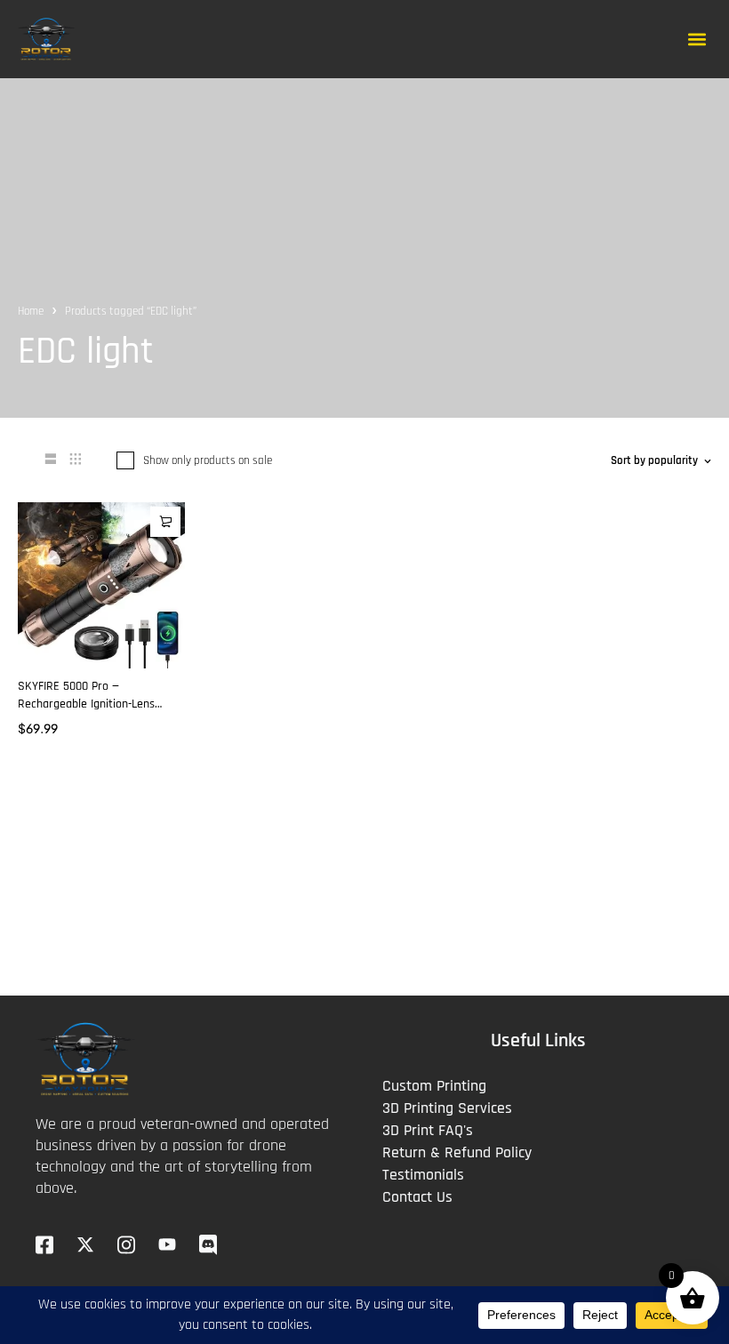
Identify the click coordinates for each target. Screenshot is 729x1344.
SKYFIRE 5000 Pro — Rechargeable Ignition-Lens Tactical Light (86, 704)
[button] (696, 38)
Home (31, 311)
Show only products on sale (207, 460)
